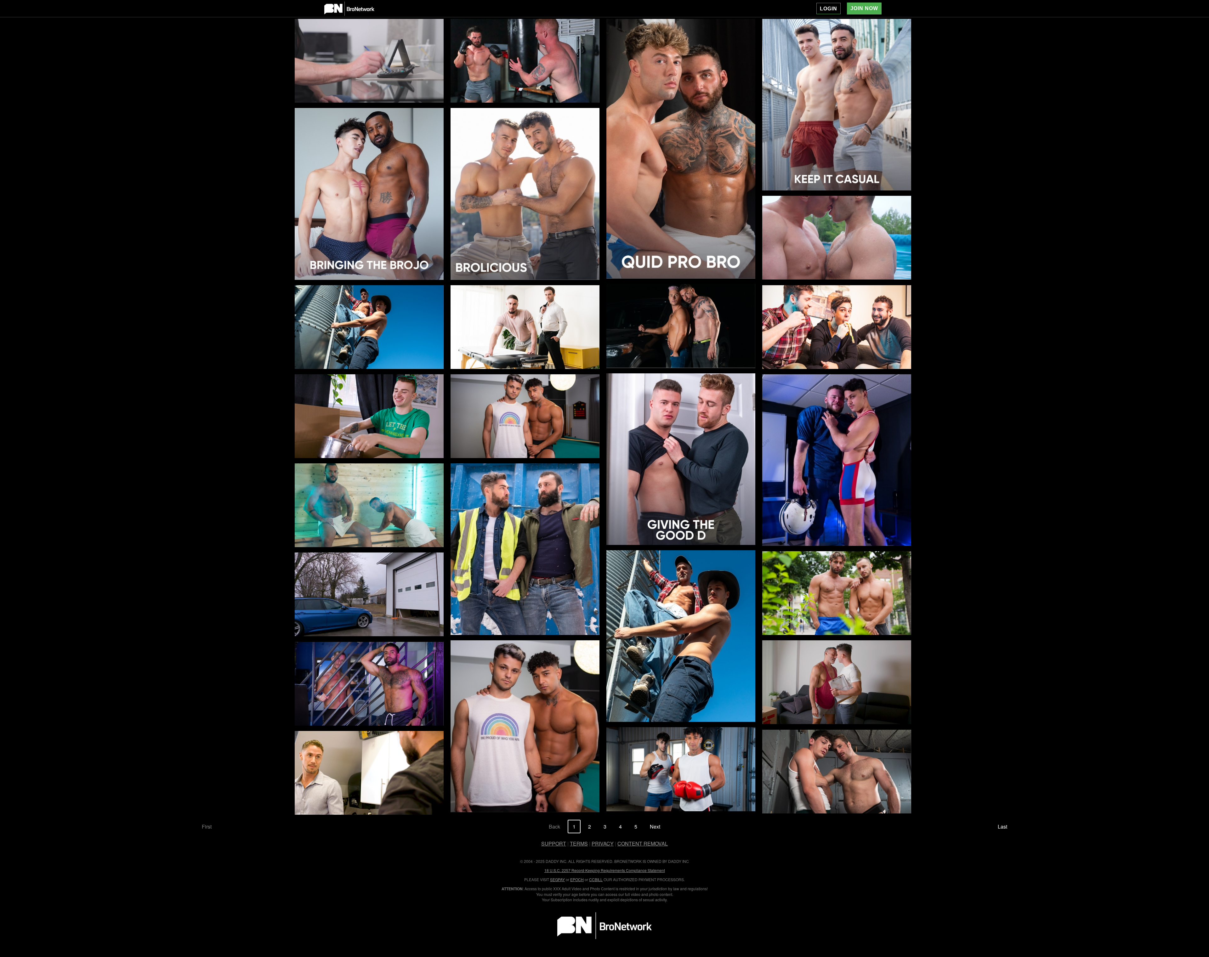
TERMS (579, 843)
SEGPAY (557, 879)
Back (554, 826)
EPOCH (577, 879)
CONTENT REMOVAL (642, 843)
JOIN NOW (864, 8)
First (207, 826)
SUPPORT (553, 843)
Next (655, 826)
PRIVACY (603, 843)
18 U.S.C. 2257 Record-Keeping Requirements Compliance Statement (604, 870)
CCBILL (596, 879)
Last (1002, 826)
